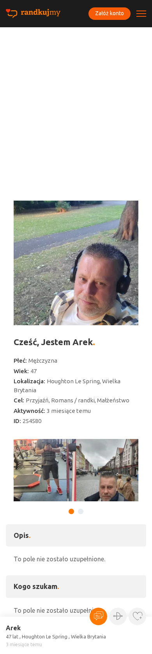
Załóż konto (109, 13)
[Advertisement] (76, 107)
